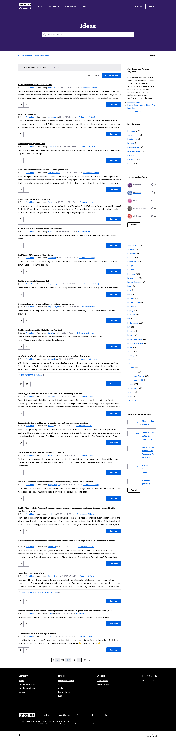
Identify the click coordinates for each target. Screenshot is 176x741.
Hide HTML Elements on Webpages (34, 199)
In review (131, 143)
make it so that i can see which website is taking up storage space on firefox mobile (56, 481)
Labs (84, 6)
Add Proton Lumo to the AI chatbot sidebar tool (40, 330)
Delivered (131, 159)
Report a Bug (103, 684)
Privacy (130, 335)
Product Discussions (135, 343)
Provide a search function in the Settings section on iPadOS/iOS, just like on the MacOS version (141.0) (65, 610)
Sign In (151, 6)
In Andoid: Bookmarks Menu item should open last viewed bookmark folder (53, 423)
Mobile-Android (133, 302)
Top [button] (22, 735)
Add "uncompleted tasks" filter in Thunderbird (40, 228)
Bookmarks (131, 253)
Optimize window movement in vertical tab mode (41, 452)
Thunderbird (132, 372)
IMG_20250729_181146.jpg (31, 375)
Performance (132, 323)
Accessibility (132, 245)
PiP (128, 327)
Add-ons (130, 249)
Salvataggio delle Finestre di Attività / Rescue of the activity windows (50, 393)
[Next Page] (89, 660)
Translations (132, 388)
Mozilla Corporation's (29, 721)
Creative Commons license (102, 724)
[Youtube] (153, 680)
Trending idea (133, 135)
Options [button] (153, 56)
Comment (80, 613)
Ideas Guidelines (134, 102)
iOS (59, 684)
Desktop (130, 270)
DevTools (131, 274)
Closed (130, 164)
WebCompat (132, 400)
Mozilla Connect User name (148, 468)
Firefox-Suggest (134, 282)
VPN (129, 396)
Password (131, 315)
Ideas (39, 6)
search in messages (27, 114)
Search (130, 351)
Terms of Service (64, 715)
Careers (22, 692)
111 (62, 660)
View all (134, 225)
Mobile (130, 298)
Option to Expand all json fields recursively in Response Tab (46, 303)
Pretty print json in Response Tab (33, 281)
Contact (105, 715)
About (21, 680)
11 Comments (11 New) (86, 333)
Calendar (131, 258)
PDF (129, 319)
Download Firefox (66, 680)
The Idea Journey (134, 111)
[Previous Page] (50, 660)
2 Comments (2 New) (88, 88)
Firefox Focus (64, 692)
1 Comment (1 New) (87, 117)
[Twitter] (143, 680)
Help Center (102, 680)
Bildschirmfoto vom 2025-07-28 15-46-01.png (39, 592)
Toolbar (130, 384)
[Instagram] (148, 680)
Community (70, 6)
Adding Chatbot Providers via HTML (35, 84)
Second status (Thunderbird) (31, 573)
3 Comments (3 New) (90, 284)
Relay (129, 347)
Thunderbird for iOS (135, 380)
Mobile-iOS (131, 306)
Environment (132, 278)
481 (84, 660)
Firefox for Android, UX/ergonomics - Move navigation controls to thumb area (54, 356)
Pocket (130, 331)
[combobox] (88, 34)
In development (133, 151)
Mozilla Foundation (27, 688)
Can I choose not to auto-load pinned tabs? (37, 633)
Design (130, 266)
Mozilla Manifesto (27, 684)
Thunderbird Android (135, 376)
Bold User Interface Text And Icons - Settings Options (43, 169)
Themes (130, 368)
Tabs (129, 364)
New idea (30, 88)
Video (129, 392)
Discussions (53, 6)
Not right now (132, 155)
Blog (60, 695)
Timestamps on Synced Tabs (31, 143)
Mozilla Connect (25, 6)
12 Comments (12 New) (88, 359)
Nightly (130, 311)
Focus (129, 286)
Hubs (129, 290)
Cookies (92, 715)
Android (61, 688)
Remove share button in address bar (148, 436)
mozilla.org (46, 715)
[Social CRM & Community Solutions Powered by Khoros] (152, 736)
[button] (21, 104)
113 (74, 660)
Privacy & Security (134, 339)
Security (130, 355)
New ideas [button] (92, 75)
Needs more (132, 139)
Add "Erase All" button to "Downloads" (36, 255)
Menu (129, 294)
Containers (131, 262)
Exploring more (133, 147)
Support (138, 6)
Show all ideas (56, 67)
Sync (129, 360)
